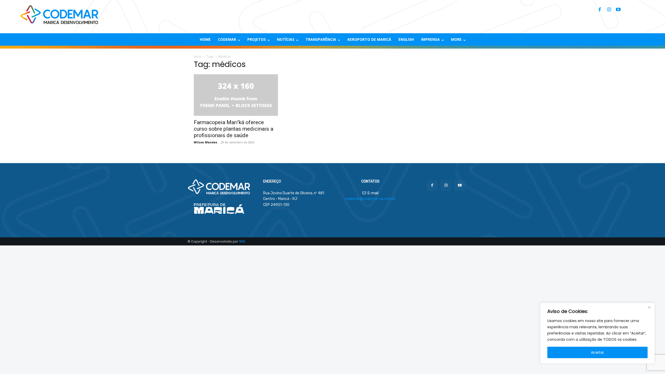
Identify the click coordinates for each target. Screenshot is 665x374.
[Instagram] (609, 10)
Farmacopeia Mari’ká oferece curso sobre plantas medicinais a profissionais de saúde (233, 128)
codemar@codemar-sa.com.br (370, 199)
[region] (597, 333)
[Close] (649, 307)
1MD (242, 241)
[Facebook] (599, 10)
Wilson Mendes (205, 142)
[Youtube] (618, 10)
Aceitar (597, 352)
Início (198, 56)
